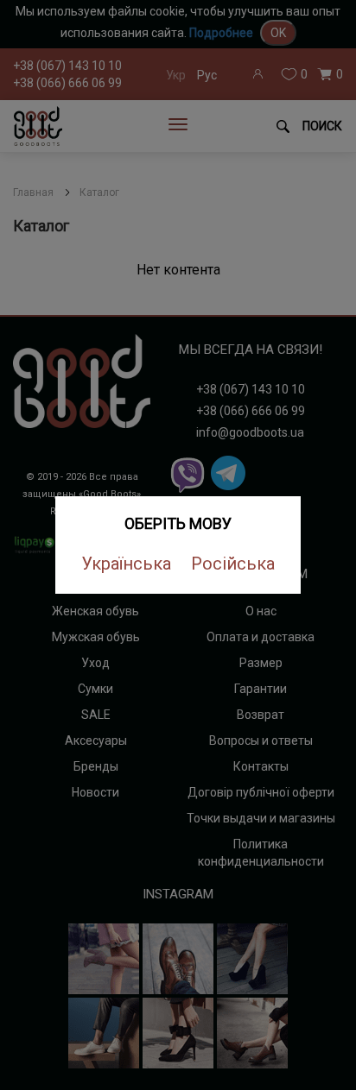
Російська (233, 563)
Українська (126, 563)
